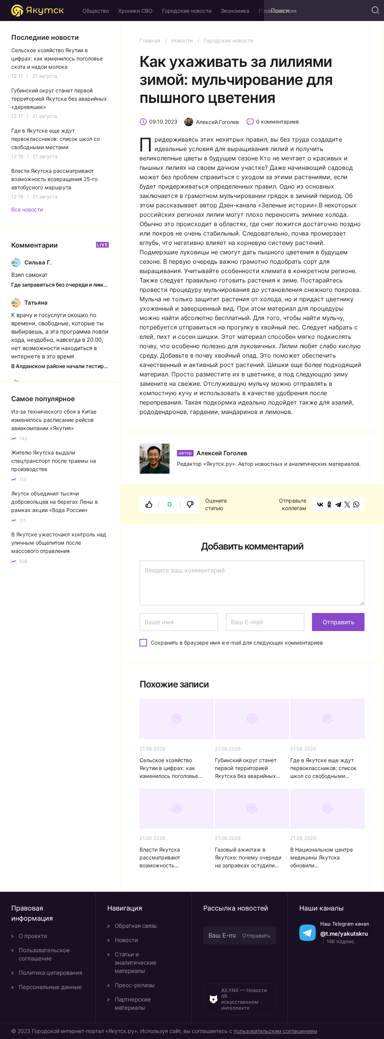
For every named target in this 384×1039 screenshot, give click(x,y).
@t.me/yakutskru (344, 933)
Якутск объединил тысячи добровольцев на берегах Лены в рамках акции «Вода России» (54, 501)
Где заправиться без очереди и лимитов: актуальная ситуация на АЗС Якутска (60, 284)
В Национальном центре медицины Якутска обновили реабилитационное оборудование (321, 857)
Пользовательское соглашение (44, 954)
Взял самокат (29, 274)
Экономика (235, 11)
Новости (182, 40)
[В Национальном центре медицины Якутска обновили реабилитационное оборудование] (327, 808)
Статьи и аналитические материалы (135, 962)
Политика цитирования (50, 972)
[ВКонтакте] (320, 504)
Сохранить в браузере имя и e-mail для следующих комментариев (237, 642)
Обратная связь (136, 925)
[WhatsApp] (356, 504)
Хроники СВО (135, 11)
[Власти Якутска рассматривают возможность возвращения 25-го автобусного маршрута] (177, 808)
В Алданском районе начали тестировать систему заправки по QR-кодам (60, 366)
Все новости (27, 209)
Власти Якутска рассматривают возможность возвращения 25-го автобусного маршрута (170, 857)
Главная (150, 40)
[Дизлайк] (190, 504)
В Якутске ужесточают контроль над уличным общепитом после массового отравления (58, 542)
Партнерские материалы (133, 1003)
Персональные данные (50, 987)
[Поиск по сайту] (374, 10)
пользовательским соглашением (275, 1031)
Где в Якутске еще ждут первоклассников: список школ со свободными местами (323, 768)
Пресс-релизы (134, 985)
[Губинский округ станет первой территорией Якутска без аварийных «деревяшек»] (252, 719)
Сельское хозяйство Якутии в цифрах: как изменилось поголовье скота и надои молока (169, 768)
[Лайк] (149, 504)
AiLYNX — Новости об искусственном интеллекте (244, 999)
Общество (95, 11)
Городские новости (187, 11)
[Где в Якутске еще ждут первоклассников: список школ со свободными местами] (327, 719)
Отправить (256, 935)
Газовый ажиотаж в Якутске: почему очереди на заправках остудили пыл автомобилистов (248, 857)
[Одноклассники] (329, 504)
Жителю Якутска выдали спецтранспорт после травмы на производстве (53, 460)
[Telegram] (338, 504)
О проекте (33, 935)
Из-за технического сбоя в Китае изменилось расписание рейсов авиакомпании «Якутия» (53, 419)
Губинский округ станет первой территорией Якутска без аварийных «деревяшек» (245, 768)
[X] (347, 504)
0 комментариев (277, 121)
